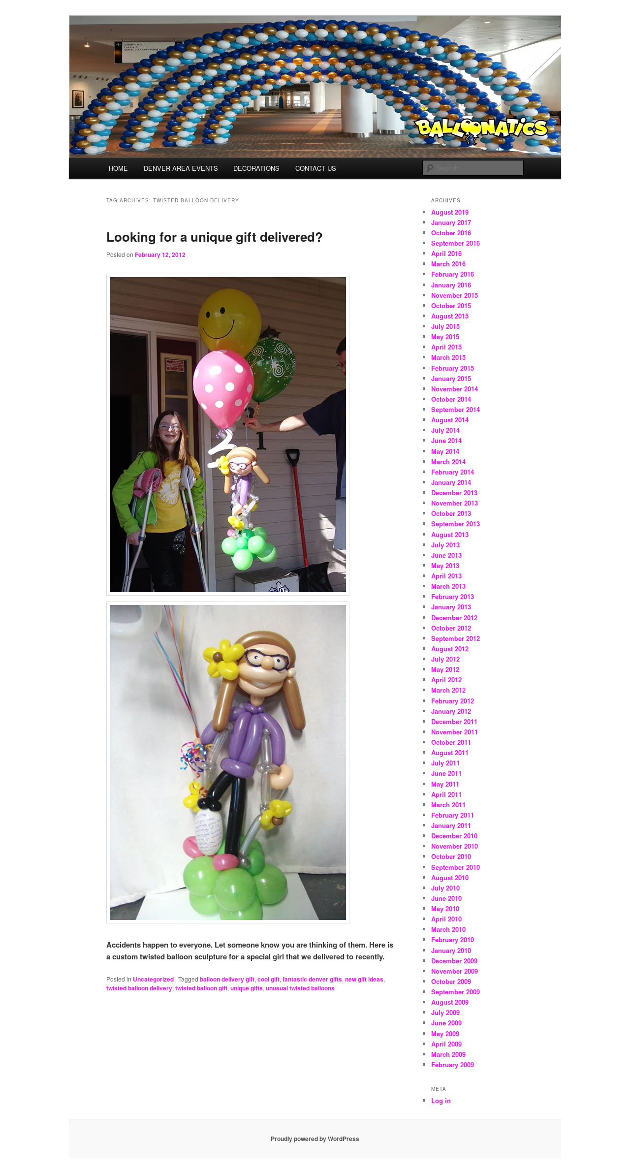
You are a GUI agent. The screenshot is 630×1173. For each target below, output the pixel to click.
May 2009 (445, 1033)
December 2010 (454, 835)
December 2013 (454, 492)
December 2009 (454, 960)
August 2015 (450, 315)
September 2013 (455, 523)
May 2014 (445, 451)
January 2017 (451, 222)
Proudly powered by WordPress (315, 1138)
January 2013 (451, 606)
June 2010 (446, 898)
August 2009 (450, 1002)
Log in (441, 1100)
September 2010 (455, 867)
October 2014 (451, 399)
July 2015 (445, 326)
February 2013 (452, 596)
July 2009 (445, 1012)
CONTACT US (315, 168)
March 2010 (448, 929)
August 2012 (450, 648)
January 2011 (451, 825)
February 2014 (452, 471)
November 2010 (454, 846)
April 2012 (446, 679)
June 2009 (446, 1022)
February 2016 (452, 274)
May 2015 (445, 336)
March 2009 (448, 1054)
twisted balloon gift (201, 987)
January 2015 (451, 378)
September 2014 (455, 409)
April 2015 (446, 346)
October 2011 (451, 742)
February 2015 (452, 368)
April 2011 (446, 794)
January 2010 (451, 950)
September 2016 (455, 243)
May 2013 (445, 565)
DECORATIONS (256, 168)
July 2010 (445, 887)
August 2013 (450, 534)
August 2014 (450, 419)
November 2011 (454, 731)
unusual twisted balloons (300, 987)
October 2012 (451, 628)
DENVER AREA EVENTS (181, 168)
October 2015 (451, 305)
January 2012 (451, 711)
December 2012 (454, 617)
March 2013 (448, 586)
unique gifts (246, 987)
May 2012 (445, 669)
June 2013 (446, 555)
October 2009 (451, 981)
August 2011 (450, 752)
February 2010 (452, 939)
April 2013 (446, 575)
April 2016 (446, 253)
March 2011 (448, 804)
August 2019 (450, 212)
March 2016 (448, 263)
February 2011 (452, 815)
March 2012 (448, 690)
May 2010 (445, 908)
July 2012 (445, 659)
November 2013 (454, 502)
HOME (118, 168)
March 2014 (448, 461)
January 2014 (451, 482)
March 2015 (448, 357)
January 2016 (451, 284)
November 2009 (454, 971)
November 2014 (454, 388)
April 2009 (446, 1043)
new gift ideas (364, 979)
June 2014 (446, 440)
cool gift (268, 979)
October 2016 (451, 232)
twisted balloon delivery (139, 987)
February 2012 (452, 700)
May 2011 (445, 784)
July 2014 (445, 430)
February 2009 (452, 1064)
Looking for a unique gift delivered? (214, 236)
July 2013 (445, 544)
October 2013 (451, 513)
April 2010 (446, 918)
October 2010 (451, 856)
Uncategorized (153, 979)
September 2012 (455, 638)
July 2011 (445, 762)
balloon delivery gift (227, 979)
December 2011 (454, 721)
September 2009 (455, 991)
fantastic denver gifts (312, 979)
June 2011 (446, 773)
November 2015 (454, 295)
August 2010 (450, 877)
